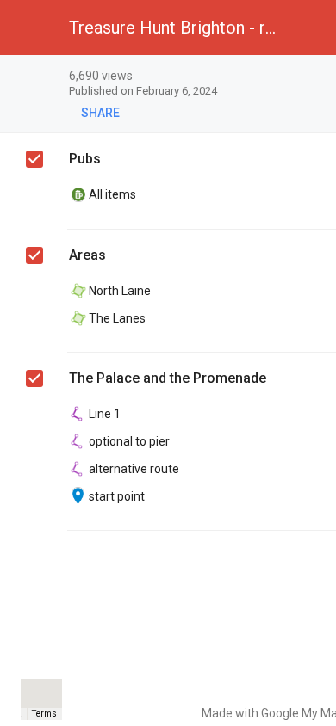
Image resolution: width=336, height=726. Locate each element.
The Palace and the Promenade (167, 378)
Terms (44, 713)
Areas (87, 255)
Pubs (85, 159)
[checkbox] (34, 159)
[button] (27, 27)
